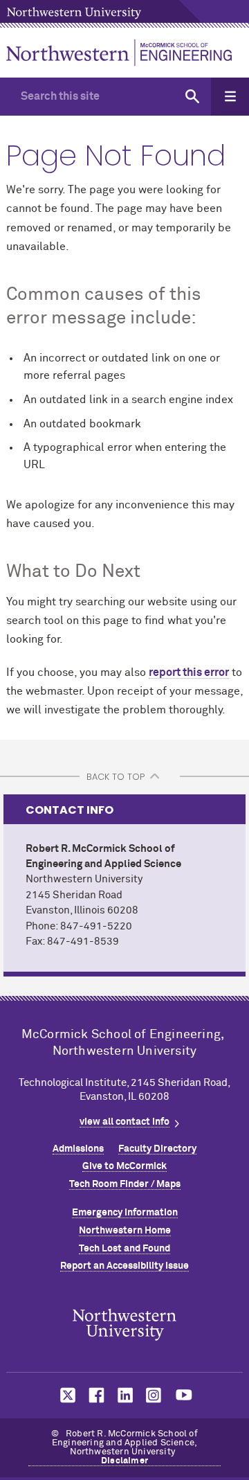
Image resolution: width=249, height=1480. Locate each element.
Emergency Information (125, 1213)
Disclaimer (124, 1460)
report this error (189, 672)
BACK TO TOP (115, 777)
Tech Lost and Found (124, 1249)
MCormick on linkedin (124, 1395)
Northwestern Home (125, 1231)
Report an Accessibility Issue (124, 1266)
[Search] (192, 97)
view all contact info (124, 1122)
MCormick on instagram (154, 1395)
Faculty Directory (157, 1149)
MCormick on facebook (94, 1395)
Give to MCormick (124, 1166)
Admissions (78, 1149)
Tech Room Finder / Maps (125, 1184)
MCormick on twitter (65, 1395)
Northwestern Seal (124, 1325)
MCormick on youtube (184, 1395)
